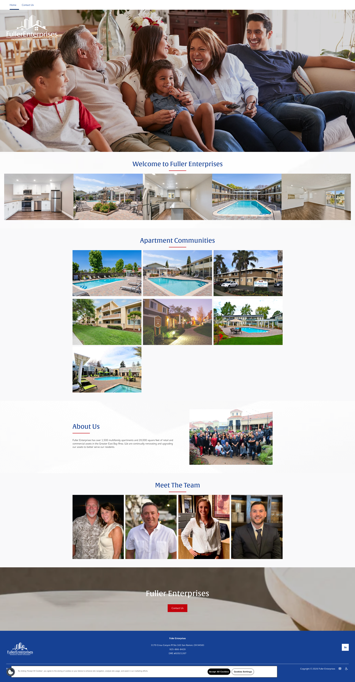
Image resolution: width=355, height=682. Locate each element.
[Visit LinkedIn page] (345, 647)
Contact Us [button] (177, 608)
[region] (144, 672)
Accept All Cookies (219, 671)
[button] (10, 672)
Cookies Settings (243, 671)
